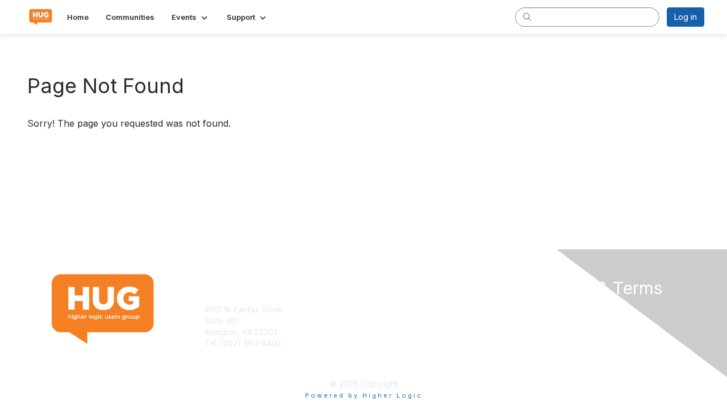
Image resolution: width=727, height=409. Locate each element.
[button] (190, 17)
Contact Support (235, 354)
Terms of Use (557, 309)
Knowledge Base (400, 309)
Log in (685, 17)
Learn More (389, 320)
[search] (527, 16)
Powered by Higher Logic (364, 395)
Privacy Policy (558, 320)
